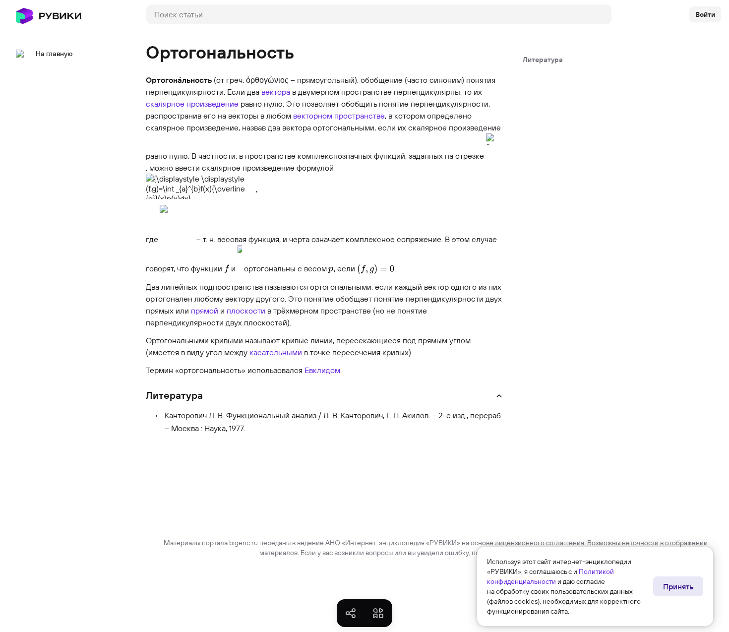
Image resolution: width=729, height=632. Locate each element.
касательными (275, 352)
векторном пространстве (339, 116)
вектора (275, 92)
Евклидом (322, 370)
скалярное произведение (192, 104)
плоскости (246, 311)
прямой (204, 311)
